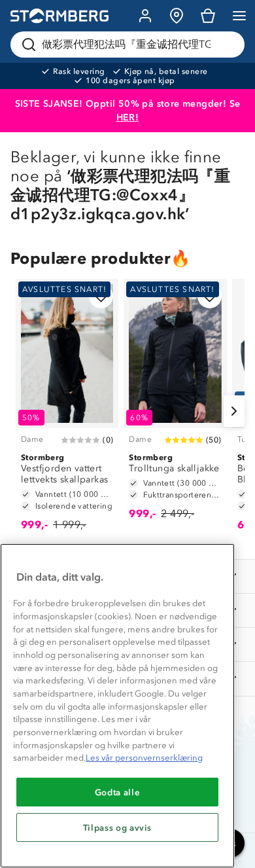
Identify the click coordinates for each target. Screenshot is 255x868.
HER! (127, 117)
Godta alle (118, 792)
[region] (117, 705)
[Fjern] (226, 44)
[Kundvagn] (208, 15)
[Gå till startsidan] (59, 16)
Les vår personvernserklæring (144, 758)
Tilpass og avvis (117, 827)
